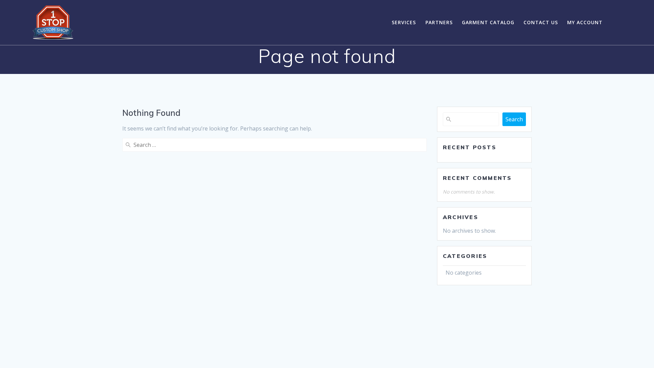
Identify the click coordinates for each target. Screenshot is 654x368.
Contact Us (541, 22)
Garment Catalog (488, 22)
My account (585, 22)
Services (404, 22)
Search (514, 119)
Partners (439, 22)
